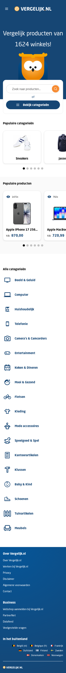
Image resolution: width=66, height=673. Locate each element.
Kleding (20, 411)
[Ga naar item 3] (31, 168)
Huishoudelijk (24, 309)
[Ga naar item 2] (27, 168)
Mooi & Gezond (25, 382)
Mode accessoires (27, 426)
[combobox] (33, 88)
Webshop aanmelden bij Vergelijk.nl (23, 609)
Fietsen (20, 397)
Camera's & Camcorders (31, 338)
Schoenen (21, 499)
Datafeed (8, 621)
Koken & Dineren (26, 367)
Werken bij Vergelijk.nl (15, 566)
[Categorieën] (6, 8)
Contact (7, 591)
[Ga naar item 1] (24, 168)
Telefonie (21, 324)
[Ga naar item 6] (42, 168)
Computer (21, 294)
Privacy (7, 572)
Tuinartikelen (24, 513)
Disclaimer (8, 578)
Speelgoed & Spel (27, 440)
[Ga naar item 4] (35, 168)
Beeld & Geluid (25, 280)
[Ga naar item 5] (38, 168)
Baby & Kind (23, 484)
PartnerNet (9, 615)
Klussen (20, 470)
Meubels (20, 528)
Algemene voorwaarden (16, 585)
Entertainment (25, 353)
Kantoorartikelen (26, 455)
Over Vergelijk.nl (12, 560)
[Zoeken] (55, 88)
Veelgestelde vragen (14, 627)
